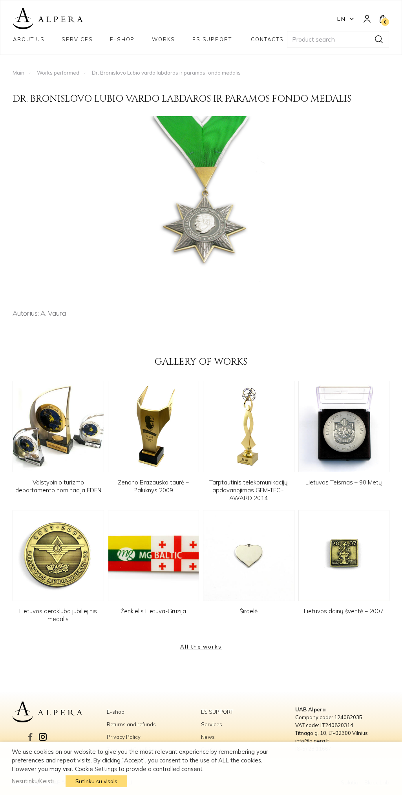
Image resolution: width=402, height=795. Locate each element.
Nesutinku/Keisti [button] (33, 781)
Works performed (58, 72)
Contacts (267, 39)
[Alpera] (60, 712)
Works (163, 39)
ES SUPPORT (213, 39)
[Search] (379, 39)
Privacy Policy (124, 737)
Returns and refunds (131, 724)
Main (18, 72)
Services (77, 39)
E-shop (122, 39)
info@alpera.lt (312, 741)
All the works (201, 646)
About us (29, 39)
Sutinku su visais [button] (96, 781)
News (208, 737)
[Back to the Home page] (48, 18)
